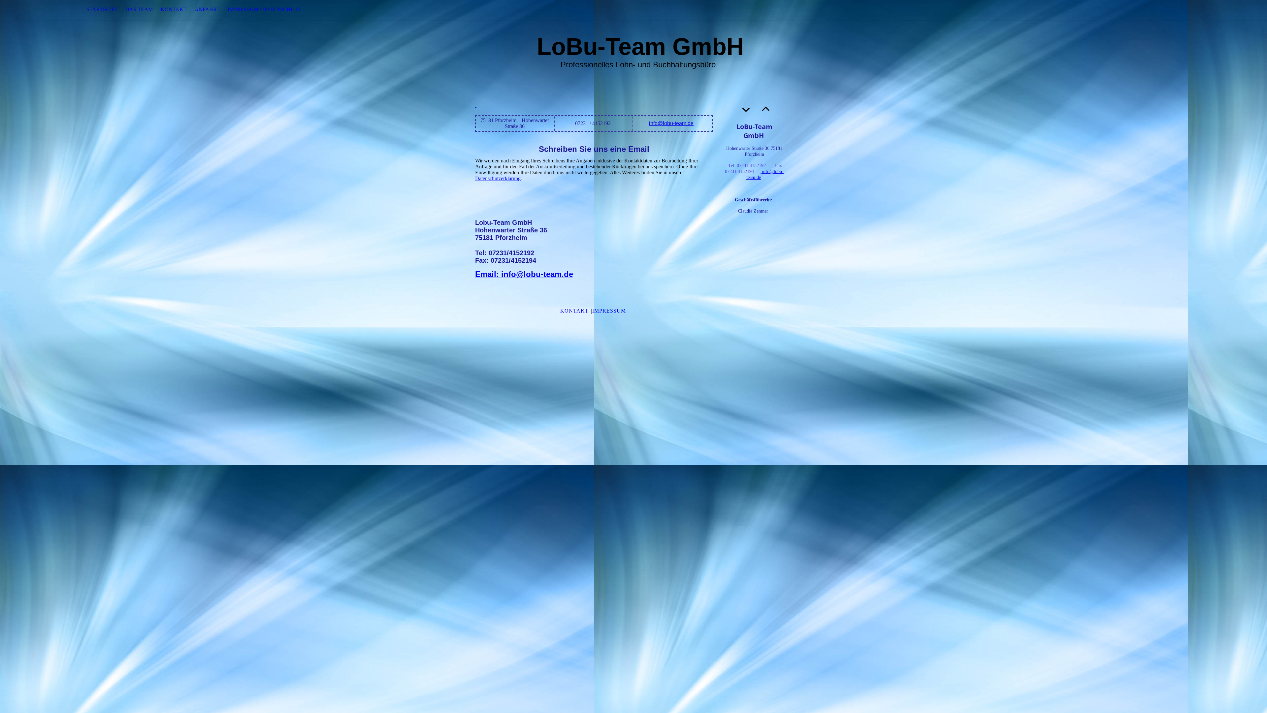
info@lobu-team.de (671, 123)
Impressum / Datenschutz (264, 9)
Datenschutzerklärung (498, 178)
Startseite (101, 9)
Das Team (139, 9)
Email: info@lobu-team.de (524, 274)
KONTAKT (574, 311)
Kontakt (174, 9)
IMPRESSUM (610, 311)
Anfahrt (207, 9)
